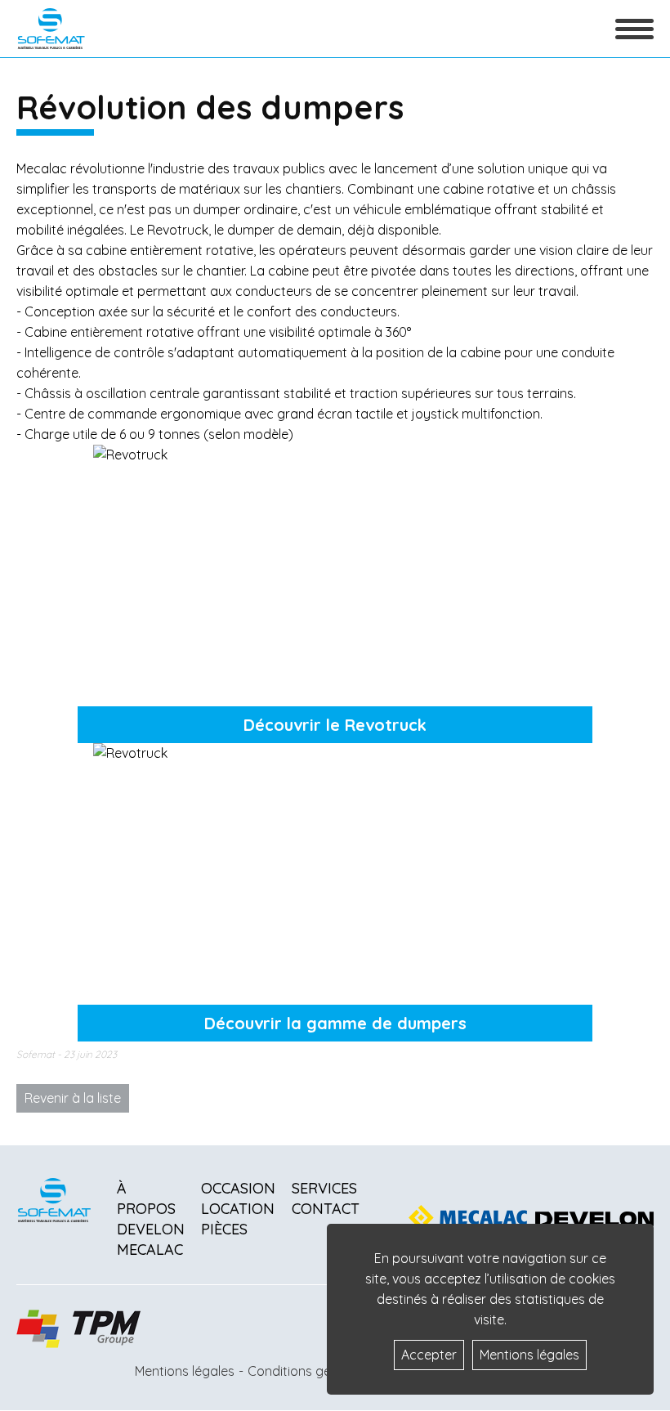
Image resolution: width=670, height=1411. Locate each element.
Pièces (224, 1229)
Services (324, 1188)
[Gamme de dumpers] (335, 865)
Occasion (238, 1188)
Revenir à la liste (73, 1098)
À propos (146, 1198)
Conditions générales (311, 1370)
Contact (326, 1208)
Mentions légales (184, 1370)
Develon (151, 1229)
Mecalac (150, 1249)
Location (238, 1208)
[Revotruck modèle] (335, 567)
